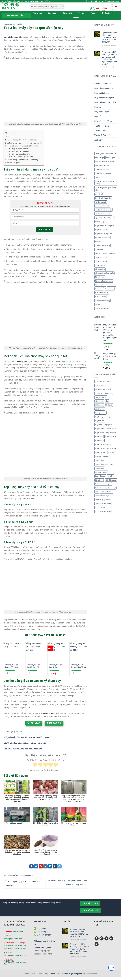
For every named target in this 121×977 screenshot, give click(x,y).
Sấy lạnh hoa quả (101, 261)
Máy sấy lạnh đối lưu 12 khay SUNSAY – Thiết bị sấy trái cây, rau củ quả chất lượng (56, 666)
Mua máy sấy (99, 222)
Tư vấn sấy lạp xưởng (102, 301)
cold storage (99, 385)
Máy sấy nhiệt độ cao (103, 121)
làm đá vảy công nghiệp (103, 214)
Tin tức (81, 13)
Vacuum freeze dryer (102, 496)
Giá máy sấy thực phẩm (103, 198)
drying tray (108, 393)
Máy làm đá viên (110, 436)
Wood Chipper (100, 507)
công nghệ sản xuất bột (103, 169)
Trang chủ (37, 13)
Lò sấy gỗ (108, 405)
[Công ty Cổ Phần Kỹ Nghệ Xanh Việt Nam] (113, 9)
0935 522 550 (20, 949)
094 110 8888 (101, 8)
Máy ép (97, 107)
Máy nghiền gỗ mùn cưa (103, 444)
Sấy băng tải (99, 480)
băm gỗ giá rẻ (111, 158)
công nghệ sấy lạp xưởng (103, 173)
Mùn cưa (98, 241)
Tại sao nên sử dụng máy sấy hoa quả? (22, 140)
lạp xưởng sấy (109, 218)
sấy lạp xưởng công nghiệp (104, 273)
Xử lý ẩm (98, 140)
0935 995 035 (20, 946)
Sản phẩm (52, 13)
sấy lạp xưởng (100, 269)
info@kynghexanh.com (13, 939)
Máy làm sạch (111, 433)
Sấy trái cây (30, 875)
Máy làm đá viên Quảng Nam (105, 226)
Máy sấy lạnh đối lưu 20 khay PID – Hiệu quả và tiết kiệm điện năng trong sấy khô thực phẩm (34, 666)
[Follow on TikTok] (89, 1)
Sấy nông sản (99, 277)
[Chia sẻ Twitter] (36, 866)
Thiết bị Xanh (100, 130)
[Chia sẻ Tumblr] (55, 866)
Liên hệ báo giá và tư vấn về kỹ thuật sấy (22, 160)
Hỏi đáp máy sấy (100, 202)
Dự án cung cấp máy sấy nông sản (105, 189)
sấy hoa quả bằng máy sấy (17, 875)
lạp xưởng (98, 218)
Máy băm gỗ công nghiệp (104, 417)
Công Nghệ (67, 13)
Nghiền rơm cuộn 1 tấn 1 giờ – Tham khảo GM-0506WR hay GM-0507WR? (109, 37)
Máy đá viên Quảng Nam (103, 233)
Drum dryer (99, 393)
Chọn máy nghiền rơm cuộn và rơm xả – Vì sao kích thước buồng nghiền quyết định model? (109, 58)
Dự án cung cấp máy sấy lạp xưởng (104, 182)
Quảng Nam (99, 249)
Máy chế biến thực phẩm (105, 102)
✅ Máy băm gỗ (41, 931)
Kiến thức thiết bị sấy (102, 206)
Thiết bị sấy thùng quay (103, 484)
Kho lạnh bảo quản (102, 83)
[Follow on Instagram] (86, 1)
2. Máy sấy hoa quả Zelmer (20, 151)
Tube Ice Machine (106, 492)
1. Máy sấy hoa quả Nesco (20, 149)
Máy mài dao (99, 440)
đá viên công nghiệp (102, 308)
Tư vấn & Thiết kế (102, 135)
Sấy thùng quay (111, 480)
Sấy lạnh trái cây (100, 265)
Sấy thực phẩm (100, 285)
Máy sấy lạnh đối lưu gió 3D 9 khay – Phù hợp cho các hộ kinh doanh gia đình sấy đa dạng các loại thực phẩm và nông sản (12, 666)
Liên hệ (76, 18)
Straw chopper (100, 476)
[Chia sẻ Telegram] (59, 866)
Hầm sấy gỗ (99, 401)
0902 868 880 (9, 949)
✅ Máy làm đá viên (42, 935)
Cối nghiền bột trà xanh (103, 389)
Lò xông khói (99, 409)
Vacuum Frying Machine (103, 500)
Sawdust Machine (101, 472)
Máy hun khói (99, 433)
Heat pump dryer (101, 397)
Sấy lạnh (112, 253)
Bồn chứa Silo (100, 381)
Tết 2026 (98, 305)
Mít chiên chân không (102, 237)
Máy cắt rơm (99, 429)
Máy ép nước (99, 468)
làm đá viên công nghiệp (103, 210)
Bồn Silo (109, 381)
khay (107, 401)
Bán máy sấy (99, 154)
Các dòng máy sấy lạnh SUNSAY (22, 157)
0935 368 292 (20, 963)
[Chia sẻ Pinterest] (41, 866)
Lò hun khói (99, 405)
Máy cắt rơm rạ (111, 429)
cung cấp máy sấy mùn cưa (104, 161)
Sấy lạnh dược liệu (101, 257)
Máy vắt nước (99, 460)
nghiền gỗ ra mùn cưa (102, 245)
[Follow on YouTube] (96, 1)
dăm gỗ (97, 177)
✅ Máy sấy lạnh (41, 928)
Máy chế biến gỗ (101, 93)
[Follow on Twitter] (91, 1)
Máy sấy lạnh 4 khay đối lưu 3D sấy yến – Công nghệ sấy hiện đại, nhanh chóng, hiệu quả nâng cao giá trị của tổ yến (79, 666)
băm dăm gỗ (99, 158)
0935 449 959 (9, 946)
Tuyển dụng (99, 289)
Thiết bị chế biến (101, 126)
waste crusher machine (103, 504)
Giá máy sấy (99, 194)
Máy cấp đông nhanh (103, 88)
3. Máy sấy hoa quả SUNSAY (20, 154)
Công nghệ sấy (9, 24)
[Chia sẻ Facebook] (31, 866)
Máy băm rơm (99, 421)
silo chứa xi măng (101, 253)
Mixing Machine (100, 413)
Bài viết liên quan (13, 163)
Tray (96, 492)
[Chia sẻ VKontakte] (45, 866)
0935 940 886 (20, 956)
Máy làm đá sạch (101, 112)
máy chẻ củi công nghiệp (103, 425)
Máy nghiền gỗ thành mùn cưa (105, 448)
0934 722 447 (9, 956)
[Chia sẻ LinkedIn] (50, 866)
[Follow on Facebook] (84, 1)
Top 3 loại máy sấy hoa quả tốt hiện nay (22, 146)
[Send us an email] (93, 1)
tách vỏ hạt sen (100, 297)
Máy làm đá (99, 436)
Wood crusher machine (103, 511)
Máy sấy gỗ (112, 452)
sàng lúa (110, 476)
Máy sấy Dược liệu (101, 229)
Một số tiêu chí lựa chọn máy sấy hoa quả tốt (24, 143)
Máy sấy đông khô (101, 456)
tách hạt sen (109, 289)
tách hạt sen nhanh (101, 293)
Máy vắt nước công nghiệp (104, 464)
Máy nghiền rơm (100, 452)
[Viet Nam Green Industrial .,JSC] (116, 6)
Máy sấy (98, 116)
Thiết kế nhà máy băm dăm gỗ (105, 488)
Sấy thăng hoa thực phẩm (104, 281)
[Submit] (63, 6)
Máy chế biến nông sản (104, 97)
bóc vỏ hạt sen (111, 154)
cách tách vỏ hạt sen (102, 166)
